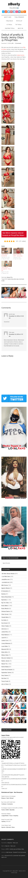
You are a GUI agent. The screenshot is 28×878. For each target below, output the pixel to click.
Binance (3, 798)
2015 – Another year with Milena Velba (15, 849)
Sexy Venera (4, 675)
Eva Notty (3, 620)
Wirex (13, 827)
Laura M (3, 637)
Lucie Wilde (4, 646)
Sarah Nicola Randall (6, 669)
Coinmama (10, 804)
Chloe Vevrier (4, 614)
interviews (4, 629)
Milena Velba (4, 655)
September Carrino (6, 672)
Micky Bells (4, 652)
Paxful (3, 810)
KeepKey (15, 815)
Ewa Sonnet (4, 623)
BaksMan (12, 810)
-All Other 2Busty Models (8, 573)
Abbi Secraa (4, 585)
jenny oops (16, 279)
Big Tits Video (5, 602)
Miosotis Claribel (5, 658)
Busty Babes (4, 605)
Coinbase (3, 804)
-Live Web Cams (5, 576)
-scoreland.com (5, 582)
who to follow (5, 684)
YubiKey (3, 821)
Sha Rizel (3, 678)
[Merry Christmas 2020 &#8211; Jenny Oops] (18, 251)
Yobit (7, 798)
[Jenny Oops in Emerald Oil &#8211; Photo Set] (6, 264)
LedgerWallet (4, 815)
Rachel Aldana (5, 666)
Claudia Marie (5, 617)
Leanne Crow (4, 640)
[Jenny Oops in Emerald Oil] (6, 251)
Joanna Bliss (4, 632)
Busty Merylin (5, 608)
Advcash (8, 827)
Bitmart (12, 798)
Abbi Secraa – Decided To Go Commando (16, 852)
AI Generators (5, 591)
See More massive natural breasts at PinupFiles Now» (13, 234)
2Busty (14, 4)
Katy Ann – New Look (13, 842)
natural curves (20, 55)
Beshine (3, 594)
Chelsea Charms (5, 611)
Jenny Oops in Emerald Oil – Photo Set (6, 269)
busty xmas (10, 279)
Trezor (11, 815)
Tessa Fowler (5, 681)
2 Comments (18, 43)
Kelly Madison (5, 634)
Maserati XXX (5, 649)
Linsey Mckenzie (5, 643)
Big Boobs (4, 600)
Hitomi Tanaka (5, 626)
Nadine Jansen (5, 661)
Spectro (3, 827)
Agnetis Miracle (5, 588)
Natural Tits (9, 277)
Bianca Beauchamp (6, 597)
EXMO (7, 810)
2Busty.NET (15, 871)
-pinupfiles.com (5, 579)
